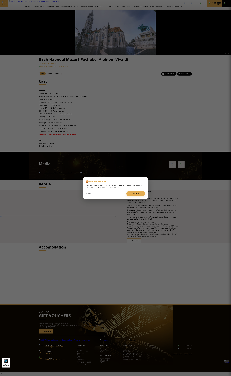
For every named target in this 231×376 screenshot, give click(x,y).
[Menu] (9, 359)
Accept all (136, 193)
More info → (89, 193)
